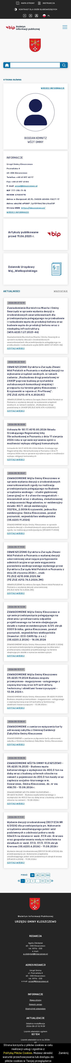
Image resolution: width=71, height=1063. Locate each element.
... (37, 881)
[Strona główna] (7, 65)
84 (48, 881)
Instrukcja (49, 3)
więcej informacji (52, 88)
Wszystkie (61, 291)
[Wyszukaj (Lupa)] (63, 65)
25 (37, 875)
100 (48, 875)
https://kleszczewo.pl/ (33, 208)
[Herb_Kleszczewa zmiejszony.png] (35, 46)
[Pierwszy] (19, 881)
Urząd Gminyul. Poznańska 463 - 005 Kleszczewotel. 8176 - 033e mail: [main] (35, 975)
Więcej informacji (18, 212)
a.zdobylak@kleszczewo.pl (35, 954)
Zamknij (64, 1053)
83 (42, 881)
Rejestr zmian (35, 1004)
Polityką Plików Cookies (17, 1053)
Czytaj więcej (16, 348)
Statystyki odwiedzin (35, 1009)
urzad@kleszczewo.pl (26, 186)
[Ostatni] (52, 881)
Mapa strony (28, 3)
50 (42, 875)
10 (32, 875)
